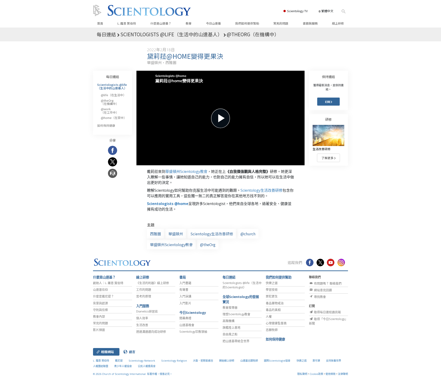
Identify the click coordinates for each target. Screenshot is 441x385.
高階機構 (229, 321)
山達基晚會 (186, 325)
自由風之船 (230, 334)
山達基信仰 (100, 289)
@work (110, 110)
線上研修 (338, 23)
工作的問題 (143, 289)
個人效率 (142, 318)
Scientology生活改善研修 (261, 190)
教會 (189, 23)
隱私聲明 (302, 374)
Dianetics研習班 (147, 311)
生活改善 (142, 325)
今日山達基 (213, 23)
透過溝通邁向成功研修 (151, 331)
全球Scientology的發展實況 (241, 299)
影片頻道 (99, 330)
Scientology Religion (174, 360)
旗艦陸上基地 (231, 327)
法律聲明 (343, 374)
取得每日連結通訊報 (327, 312)
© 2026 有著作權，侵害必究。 (132, 374)
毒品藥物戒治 (275, 303)
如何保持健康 (106, 125)
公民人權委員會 (146, 366)
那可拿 (317, 360)
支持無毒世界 (333, 360)
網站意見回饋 (322, 290)
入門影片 (185, 303)
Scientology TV (297, 11)
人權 (269, 316)
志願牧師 (272, 330)
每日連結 (112, 76)
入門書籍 (185, 283)
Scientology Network (142, 360)
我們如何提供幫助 (247, 23)
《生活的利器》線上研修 (152, 283)
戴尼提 (119, 360)
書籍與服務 (310, 23)
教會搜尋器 (230, 307)
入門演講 (185, 296)
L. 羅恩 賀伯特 (126, 23)
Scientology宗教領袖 (193, 331)
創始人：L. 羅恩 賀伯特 (108, 283)
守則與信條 (100, 310)
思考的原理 (143, 296)
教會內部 (99, 316)
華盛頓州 (175, 233)
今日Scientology (192, 312)
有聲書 (183, 289)
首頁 (100, 23)
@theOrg (207, 244)
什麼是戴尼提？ (103, 296)
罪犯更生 (272, 296)
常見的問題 (280, 23)
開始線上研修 (226, 360)
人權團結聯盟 (100, 366)
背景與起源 (100, 303)
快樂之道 (272, 283)
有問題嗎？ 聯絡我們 (327, 283)
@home (114, 117)
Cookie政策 (316, 374)
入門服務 (142, 306)
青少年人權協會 (123, 366)
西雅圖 (155, 233)
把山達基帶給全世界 (236, 341)
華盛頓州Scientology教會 (186, 171)
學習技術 (272, 289)
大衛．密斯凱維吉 (203, 360)
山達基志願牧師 (249, 360)
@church (247, 233)
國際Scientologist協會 (277, 360)
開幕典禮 (185, 318)
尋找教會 (319, 297)
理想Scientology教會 (236, 314)
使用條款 (330, 374)
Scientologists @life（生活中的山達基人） (112, 86)
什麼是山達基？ (160, 23)
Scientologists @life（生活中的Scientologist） (242, 285)
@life (113, 95)
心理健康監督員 (276, 323)
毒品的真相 (273, 310)
